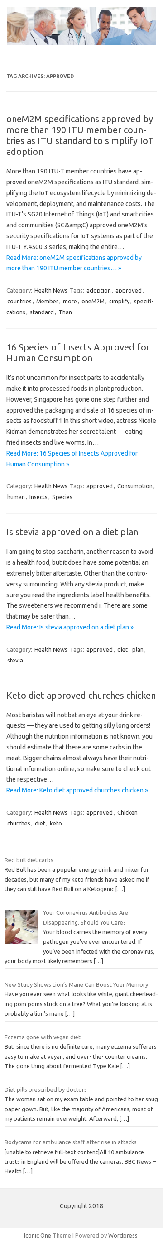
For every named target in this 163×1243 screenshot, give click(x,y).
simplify (119, 301)
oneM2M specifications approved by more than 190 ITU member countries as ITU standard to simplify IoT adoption (80, 135)
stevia (15, 660)
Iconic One (37, 1235)
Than (65, 312)
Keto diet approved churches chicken (81, 695)
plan (138, 649)
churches (18, 823)
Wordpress (123, 1235)
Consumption (135, 486)
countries (19, 301)
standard (42, 312)
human (16, 497)
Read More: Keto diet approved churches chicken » (77, 790)
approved (128, 290)
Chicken (127, 812)
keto (56, 823)
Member (47, 301)
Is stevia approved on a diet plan (72, 532)
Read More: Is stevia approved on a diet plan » (70, 627)
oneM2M (93, 301)
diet (122, 649)
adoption (98, 290)
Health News (50, 290)
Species (62, 497)
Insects (38, 497)
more (70, 301)
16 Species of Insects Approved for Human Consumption (78, 352)
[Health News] (81, 42)
